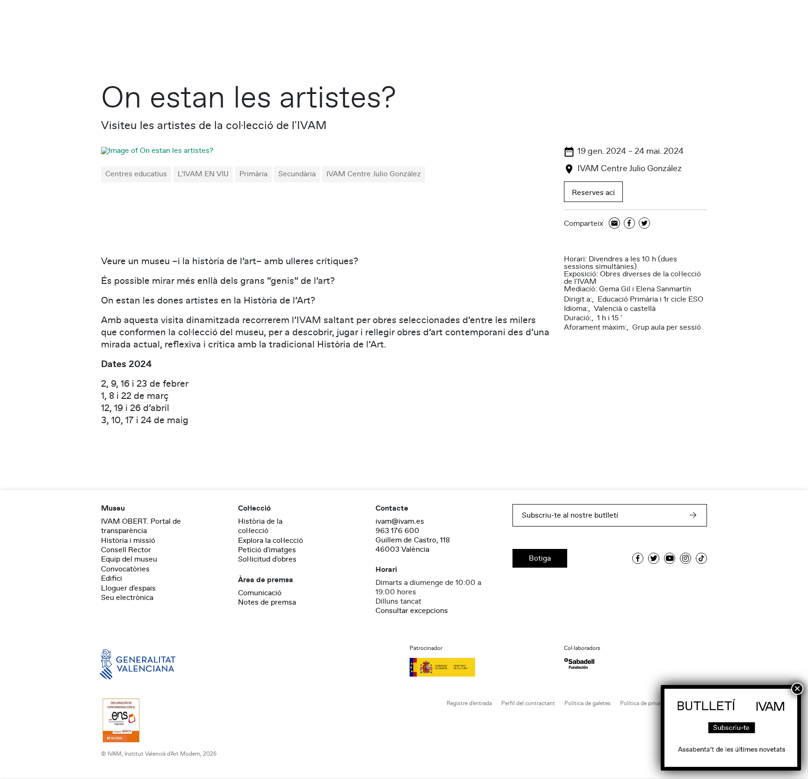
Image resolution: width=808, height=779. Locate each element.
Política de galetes (587, 703)
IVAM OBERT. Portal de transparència (141, 526)
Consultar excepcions (411, 610)
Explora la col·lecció (270, 540)
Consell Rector (126, 550)
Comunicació (259, 593)
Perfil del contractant (528, 703)
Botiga (540, 558)
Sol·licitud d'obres (267, 559)
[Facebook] (629, 223)
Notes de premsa (267, 602)
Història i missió (128, 540)
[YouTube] (669, 558)
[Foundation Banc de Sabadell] (579, 664)
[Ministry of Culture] (481, 667)
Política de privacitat (646, 703)
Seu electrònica (127, 597)
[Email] (614, 223)
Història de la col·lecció (260, 526)
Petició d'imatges (267, 550)
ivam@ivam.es (399, 521)
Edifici (111, 578)
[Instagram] (685, 558)
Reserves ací (593, 192)
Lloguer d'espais (128, 588)
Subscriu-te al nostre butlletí (570, 515)
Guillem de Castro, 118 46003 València (412, 544)
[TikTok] (701, 558)
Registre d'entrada (469, 703)
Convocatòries (125, 569)
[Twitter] (644, 223)
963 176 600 (397, 530)
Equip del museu (129, 559)
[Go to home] (124, 663)
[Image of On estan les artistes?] (157, 150)
